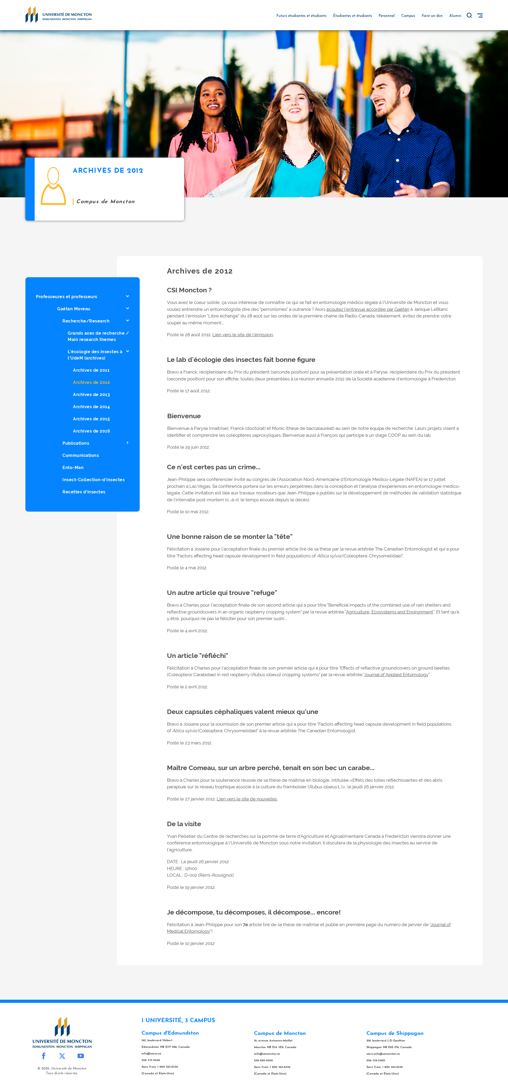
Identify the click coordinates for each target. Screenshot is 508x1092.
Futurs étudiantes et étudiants (301, 16)
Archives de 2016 (91, 431)
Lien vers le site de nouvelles (247, 799)
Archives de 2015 (91, 418)
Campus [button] (408, 16)
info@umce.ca (151, 1053)
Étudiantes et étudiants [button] (352, 16)
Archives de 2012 (91, 382)
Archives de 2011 (91, 370)
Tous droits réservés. (62, 1073)
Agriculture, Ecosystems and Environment (389, 612)
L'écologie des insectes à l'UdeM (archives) (95, 355)
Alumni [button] (455, 16)
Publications (75, 443)
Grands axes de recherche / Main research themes (98, 336)
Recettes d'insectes (84, 491)
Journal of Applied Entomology (396, 674)
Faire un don (432, 16)
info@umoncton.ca (267, 1054)
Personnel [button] (387, 16)
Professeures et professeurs (66, 296)
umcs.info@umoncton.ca (383, 1054)
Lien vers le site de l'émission (242, 334)
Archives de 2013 (91, 394)
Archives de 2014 (91, 406)
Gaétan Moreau (73, 308)
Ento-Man (73, 467)
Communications (80, 455)
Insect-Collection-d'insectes (93, 479)
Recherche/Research (86, 321)
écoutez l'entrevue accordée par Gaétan (367, 309)
